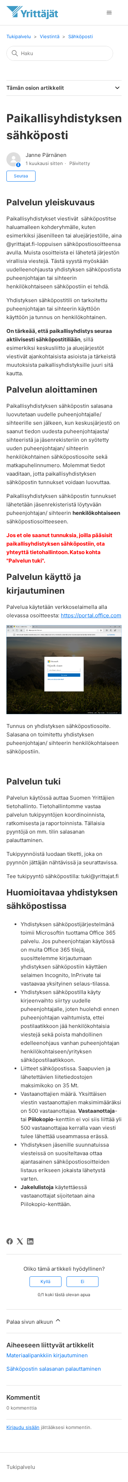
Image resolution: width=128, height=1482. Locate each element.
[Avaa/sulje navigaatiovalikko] (109, 12)
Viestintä (49, 36)
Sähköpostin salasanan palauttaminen (53, 1368)
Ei (82, 1281)
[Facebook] (9, 1241)
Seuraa (21, 175)
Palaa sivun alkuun (30, 1321)
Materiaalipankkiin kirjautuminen (47, 1355)
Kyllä (45, 1281)
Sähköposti (80, 36)
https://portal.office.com (91, 615)
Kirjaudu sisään (22, 1427)
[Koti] (32, 12)
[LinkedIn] (30, 1241)
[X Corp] (20, 1241)
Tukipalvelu (18, 36)
